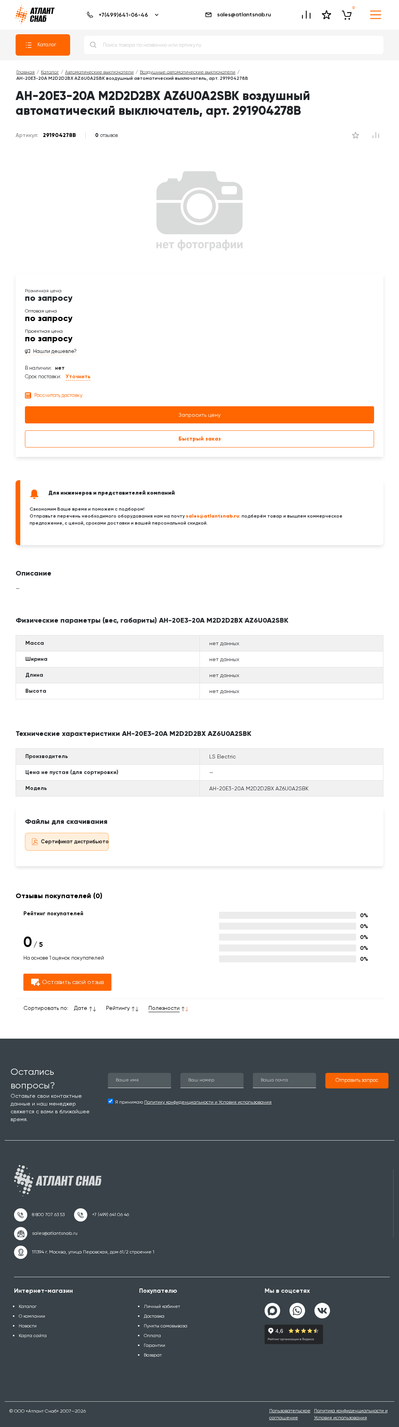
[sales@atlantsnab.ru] (46, 1233)
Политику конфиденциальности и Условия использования (208, 1102)
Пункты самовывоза (165, 1326)
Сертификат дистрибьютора (78, 841)
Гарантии (154, 1345)
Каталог (46, 44)
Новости (28, 1326)
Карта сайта (33, 1335)
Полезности (164, 1008)
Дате (80, 1008)
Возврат (153, 1355)
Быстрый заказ (199, 438)
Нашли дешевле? (55, 351)
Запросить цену (199, 415)
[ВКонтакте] (322, 1307)
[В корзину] (346, 15)
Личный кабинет (162, 1306)
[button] (356, 1080)
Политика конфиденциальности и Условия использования (351, 1414)
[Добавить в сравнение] (355, 135)
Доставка (154, 1316)
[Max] (272, 1310)
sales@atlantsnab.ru (244, 14)
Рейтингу (118, 1008)
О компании (32, 1316)
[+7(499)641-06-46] (121, 15)
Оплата (152, 1335)
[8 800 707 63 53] (39, 1215)
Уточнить (78, 376)
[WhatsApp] (297, 1307)
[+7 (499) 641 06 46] (101, 1215)
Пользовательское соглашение (290, 1414)
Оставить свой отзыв (73, 982)
